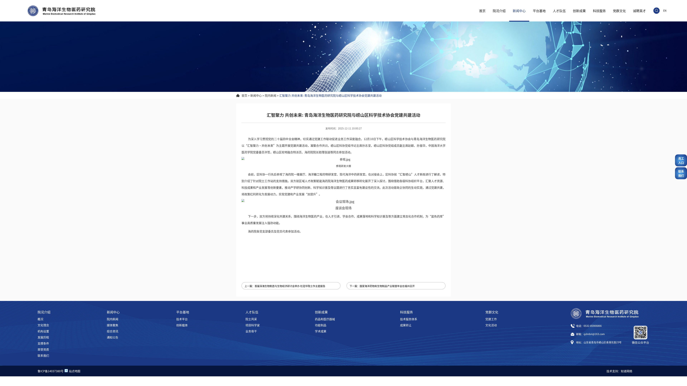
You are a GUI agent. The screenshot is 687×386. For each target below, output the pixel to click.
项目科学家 (252, 325)
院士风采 (251, 319)
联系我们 (43, 355)
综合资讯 (112, 331)
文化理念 (43, 325)
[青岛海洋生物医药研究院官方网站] (61, 10)
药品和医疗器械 (325, 319)
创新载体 (182, 325)
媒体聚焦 (112, 325)
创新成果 (579, 10)
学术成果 (320, 331)
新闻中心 (519, 10)
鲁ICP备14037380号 (51, 371)
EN (664, 10)
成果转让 (405, 325)
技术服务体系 (408, 319)
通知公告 (112, 337)
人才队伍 (559, 10)
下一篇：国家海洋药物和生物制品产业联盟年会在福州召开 (382, 286)
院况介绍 (499, 10)
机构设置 (43, 331)
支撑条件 (43, 343)
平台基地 (539, 10)
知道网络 (626, 371)
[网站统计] (66, 371)
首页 (482, 10)
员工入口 (681, 160)
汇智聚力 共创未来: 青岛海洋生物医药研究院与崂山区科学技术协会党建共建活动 (330, 95)
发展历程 (43, 337)
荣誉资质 (43, 349)
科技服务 (599, 10)
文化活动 (491, 325)
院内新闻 (270, 95)
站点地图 (74, 371)
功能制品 (320, 325)
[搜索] (656, 11)
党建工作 (491, 319)
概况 (40, 319)
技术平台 (182, 319)
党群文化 (619, 10)
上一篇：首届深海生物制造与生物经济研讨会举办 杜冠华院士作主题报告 (285, 286)
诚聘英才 (639, 10)
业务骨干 (251, 331)
